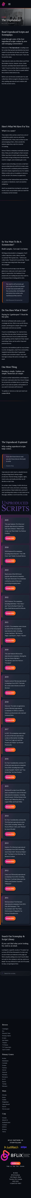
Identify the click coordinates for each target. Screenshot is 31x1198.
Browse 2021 (10, 640)
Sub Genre (5, 1040)
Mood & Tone (6, 1033)
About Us (5, 1120)
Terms (4, 1131)
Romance (5, 1077)
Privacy (4, 1129)
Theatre (4, 1042)
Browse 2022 (10, 613)
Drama (4, 1065)
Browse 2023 (10, 588)
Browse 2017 (10, 750)
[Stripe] (23, 1147)
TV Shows (5, 1045)
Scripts (5, 23)
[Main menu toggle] (9, 4)
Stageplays (5, 1102)
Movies (4, 1095)
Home (3, 23)
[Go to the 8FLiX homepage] (3, 4)
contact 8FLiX (6, 393)
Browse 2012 (10, 888)
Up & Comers (6, 1049)
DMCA (4, 1127)
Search (4, 1106)
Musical (4, 1072)
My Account (5, 1109)
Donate (4, 1118)
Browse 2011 (10, 918)
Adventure (5, 1061)
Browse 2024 (10, 561)
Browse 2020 (10, 668)
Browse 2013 (10, 861)
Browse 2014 (10, 834)
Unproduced (6, 1104)
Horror (4, 1070)
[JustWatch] (11, 1147)
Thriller (4, 1084)
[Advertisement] (15, 106)
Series (4, 1097)
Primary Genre (6, 1035)
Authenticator (6, 1122)
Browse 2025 (10, 538)
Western (4, 1086)
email (3, 961)
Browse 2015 (10, 807)
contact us (5, 184)
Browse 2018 (10, 720)
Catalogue (5, 1029)
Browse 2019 (10, 693)
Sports (4, 1081)
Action (4, 1058)
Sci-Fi (4, 1079)
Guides (4, 1099)
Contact (4, 1124)
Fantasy (4, 1067)
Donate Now (15, 1163)
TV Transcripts (6, 1047)
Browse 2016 (10, 777)
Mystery (4, 1074)
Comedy (4, 1063)
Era (3, 1031)
